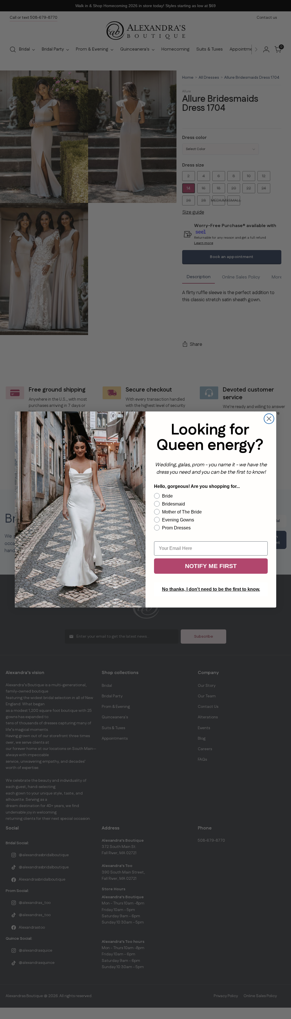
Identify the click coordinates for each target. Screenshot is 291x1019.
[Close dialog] (269, 419)
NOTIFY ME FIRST (211, 566)
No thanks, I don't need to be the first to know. (211, 589)
